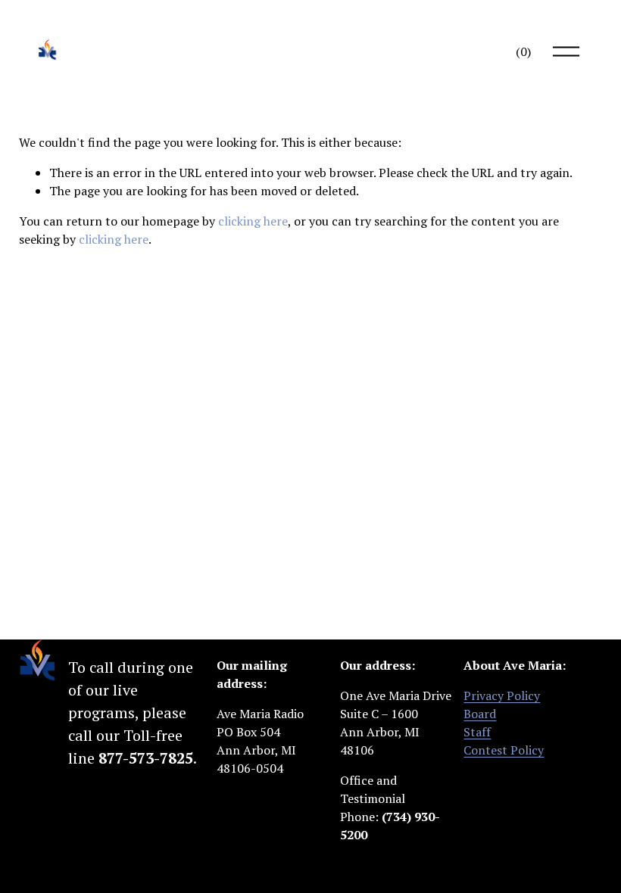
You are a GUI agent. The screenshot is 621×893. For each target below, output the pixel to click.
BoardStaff (479, 722)
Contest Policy (503, 750)
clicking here (253, 221)
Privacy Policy (501, 695)
